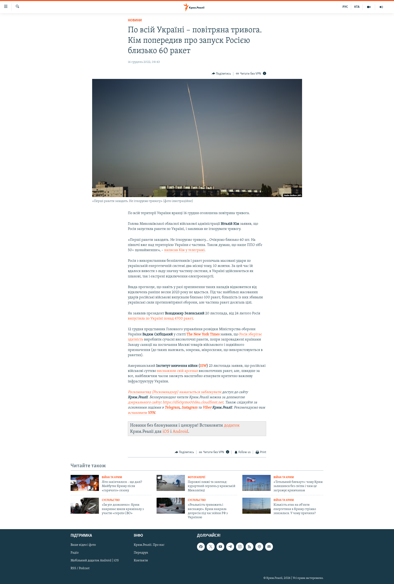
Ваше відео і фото (83, 545)
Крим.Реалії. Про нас (149, 545)
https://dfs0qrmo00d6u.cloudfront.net (193, 402)
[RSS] (249, 547)
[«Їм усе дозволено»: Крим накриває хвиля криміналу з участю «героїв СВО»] (85, 506)
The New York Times (203, 334)
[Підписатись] (269, 547)
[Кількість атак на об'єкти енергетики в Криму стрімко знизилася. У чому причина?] (256, 506)
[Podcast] (259, 547)
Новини (135, 20)
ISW (203, 366)
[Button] (221, 73)
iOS (166, 431)
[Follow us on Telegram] (230, 547)
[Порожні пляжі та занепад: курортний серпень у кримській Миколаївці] (171, 483)
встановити (141, 413)
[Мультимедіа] (369, 7)
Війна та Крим (112, 477)
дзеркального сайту (144, 402)
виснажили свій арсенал (177, 371)
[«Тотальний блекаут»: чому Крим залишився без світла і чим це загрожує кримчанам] (256, 483)
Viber (207, 408)
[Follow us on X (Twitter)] (210, 547)
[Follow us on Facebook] (201, 547)
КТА (357, 7)
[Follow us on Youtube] (220, 547)
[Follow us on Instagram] (240, 547)
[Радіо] (381, 7)
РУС (345, 7)
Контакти (141, 560)
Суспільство (111, 500)
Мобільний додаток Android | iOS (95, 560)
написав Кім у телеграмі (184, 250)
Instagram (189, 408)
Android (180, 431)
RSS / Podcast (80, 568)
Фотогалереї (196, 477)
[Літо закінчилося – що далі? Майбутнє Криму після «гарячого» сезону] (85, 483)
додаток (232, 425)
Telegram (172, 408)
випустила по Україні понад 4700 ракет (160, 319)
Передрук (141, 552)
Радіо (75, 552)
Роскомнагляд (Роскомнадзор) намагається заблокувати (174, 392)
